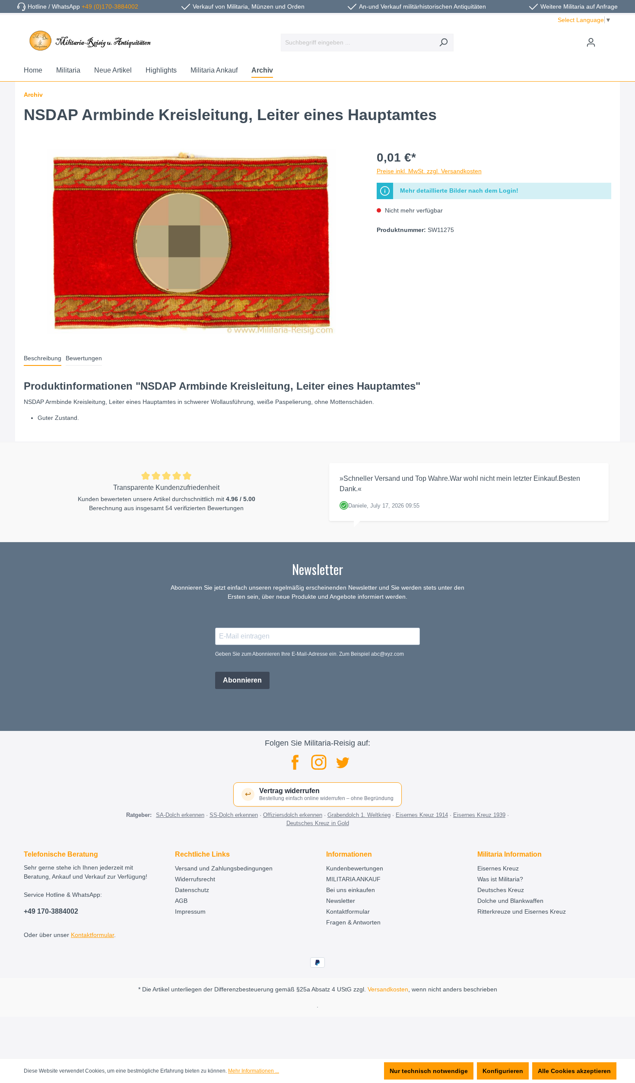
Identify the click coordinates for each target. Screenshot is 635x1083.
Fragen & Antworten (353, 922)
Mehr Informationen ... (253, 1071)
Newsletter (340, 900)
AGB (181, 900)
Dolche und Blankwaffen (510, 900)
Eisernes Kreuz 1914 (422, 815)
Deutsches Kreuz (500, 889)
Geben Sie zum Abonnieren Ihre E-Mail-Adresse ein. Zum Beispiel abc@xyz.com (309, 654)
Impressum (190, 911)
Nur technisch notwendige (429, 1070)
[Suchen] (443, 42)
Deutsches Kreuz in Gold (317, 823)
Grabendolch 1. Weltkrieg (359, 815)
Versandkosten (388, 989)
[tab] (42, 359)
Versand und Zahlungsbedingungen (224, 868)
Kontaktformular (92, 934)
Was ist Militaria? (500, 879)
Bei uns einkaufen (350, 889)
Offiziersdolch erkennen (292, 815)
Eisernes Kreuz (498, 868)
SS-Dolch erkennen (234, 815)
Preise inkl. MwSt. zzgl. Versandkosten (429, 171)
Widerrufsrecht (195, 879)
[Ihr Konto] (591, 42)
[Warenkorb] (606, 39)
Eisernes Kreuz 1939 (479, 815)
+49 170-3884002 (51, 911)
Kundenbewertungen (354, 868)
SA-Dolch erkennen (180, 815)
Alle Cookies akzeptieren (574, 1070)
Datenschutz (192, 889)
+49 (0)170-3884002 (110, 6)
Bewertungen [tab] (84, 358)
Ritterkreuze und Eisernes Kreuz (521, 911)
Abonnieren (242, 680)
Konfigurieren (503, 1070)
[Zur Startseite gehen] (88, 40)
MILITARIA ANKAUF (353, 879)
